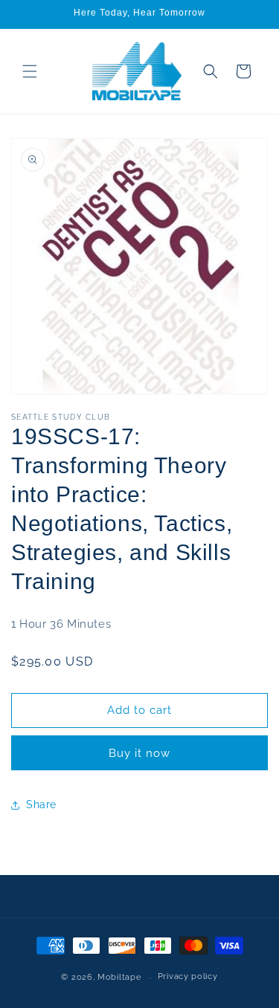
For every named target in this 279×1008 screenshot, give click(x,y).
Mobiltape (119, 977)
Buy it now (139, 753)
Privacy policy (188, 976)
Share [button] (41, 804)
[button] (29, 71)
